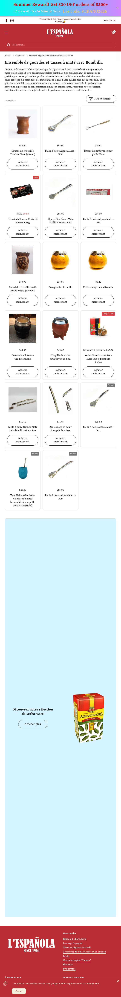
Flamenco (68, 964)
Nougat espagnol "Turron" (77, 960)
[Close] (117, 981)
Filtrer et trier (102, 98)
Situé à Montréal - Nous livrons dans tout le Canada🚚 (60, 20)
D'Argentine (69, 969)
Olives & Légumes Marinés (77, 947)
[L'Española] (60, 32)
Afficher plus (33, 724)
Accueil (8, 56)
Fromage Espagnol (72, 943)
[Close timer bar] (117, 8)
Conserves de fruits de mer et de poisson (84, 952)
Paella (66, 956)
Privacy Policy (92, 983)
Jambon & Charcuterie (74, 939)
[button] (113, 33)
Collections (20, 56)
